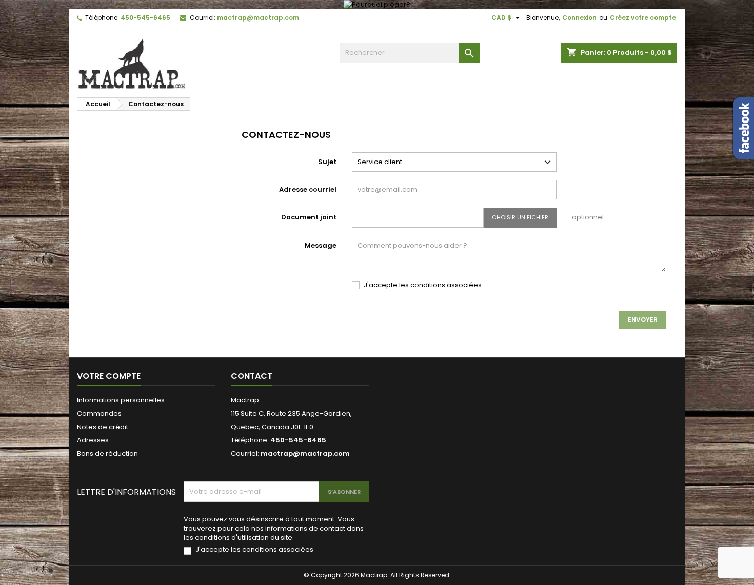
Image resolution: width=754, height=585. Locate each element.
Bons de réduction (107, 453)
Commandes (99, 413)
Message (320, 245)
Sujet (327, 162)
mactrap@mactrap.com (258, 17)
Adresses (93, 440)
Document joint (308, 217)
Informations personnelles (121, 400)
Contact (251, 376)
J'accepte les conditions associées (423, 285)
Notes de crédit (102, 427)
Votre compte (109, 376)
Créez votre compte (643, 17)
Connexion (579, 17)
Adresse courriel (307, 189)
